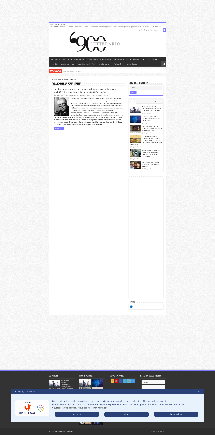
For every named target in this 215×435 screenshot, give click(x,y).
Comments (148, 102)
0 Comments (98, 95)
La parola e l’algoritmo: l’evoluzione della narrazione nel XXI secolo (151, 118)
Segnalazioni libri (92, 59)
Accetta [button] (77, 414)
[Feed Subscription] (125, 84)
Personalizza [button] (176, 414)
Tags (156, 102)
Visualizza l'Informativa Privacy (92, 408)
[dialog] (107, 405)
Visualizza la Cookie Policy (64, 408)
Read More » (58, 128)
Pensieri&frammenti (83, 64)
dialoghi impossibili (132, 59)
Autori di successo (104, 64)
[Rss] (139, 30)
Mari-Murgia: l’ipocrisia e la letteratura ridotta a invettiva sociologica (151, 164)
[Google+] (142, 30)
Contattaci (78, 27)
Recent (132, 102)
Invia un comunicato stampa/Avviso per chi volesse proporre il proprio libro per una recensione (119, 27)
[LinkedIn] (149, 30)
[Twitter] (146, 30)
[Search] (164, 30)
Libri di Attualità (156, 27)
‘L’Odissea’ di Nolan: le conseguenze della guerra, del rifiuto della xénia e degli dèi (151, 108)
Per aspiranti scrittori (131, 64)
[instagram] (151, 30)
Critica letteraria (119, 59)
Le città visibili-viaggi (67, 64)
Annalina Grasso (60, 95)
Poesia (94, 64)
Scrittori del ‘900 (79, 59)
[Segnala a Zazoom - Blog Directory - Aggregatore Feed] (131, 306)
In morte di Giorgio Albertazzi (72, 71)
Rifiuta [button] (127, 414)
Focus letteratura (153, 59)
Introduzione (55, 59)
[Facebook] (144, 30)
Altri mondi (117, 64)
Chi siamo (70, 27)
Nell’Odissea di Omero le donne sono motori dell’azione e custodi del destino (152, 128)
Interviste (55, 64)
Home (86, 27)
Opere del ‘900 (67, 59)
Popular (140, 102)
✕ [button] (199, 392)
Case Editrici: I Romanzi (57, 27)
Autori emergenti (105, 59)
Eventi (143, 59)
